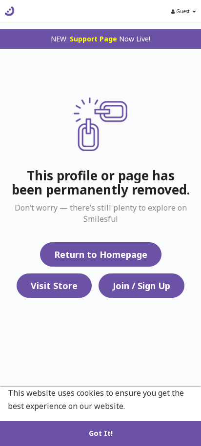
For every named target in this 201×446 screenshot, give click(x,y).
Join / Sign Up (141, 285)
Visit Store (54, 285)
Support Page (93, 38)
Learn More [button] (149, 406)
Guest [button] (183, 11)
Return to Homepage (100, 254)
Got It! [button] (101, 433)
